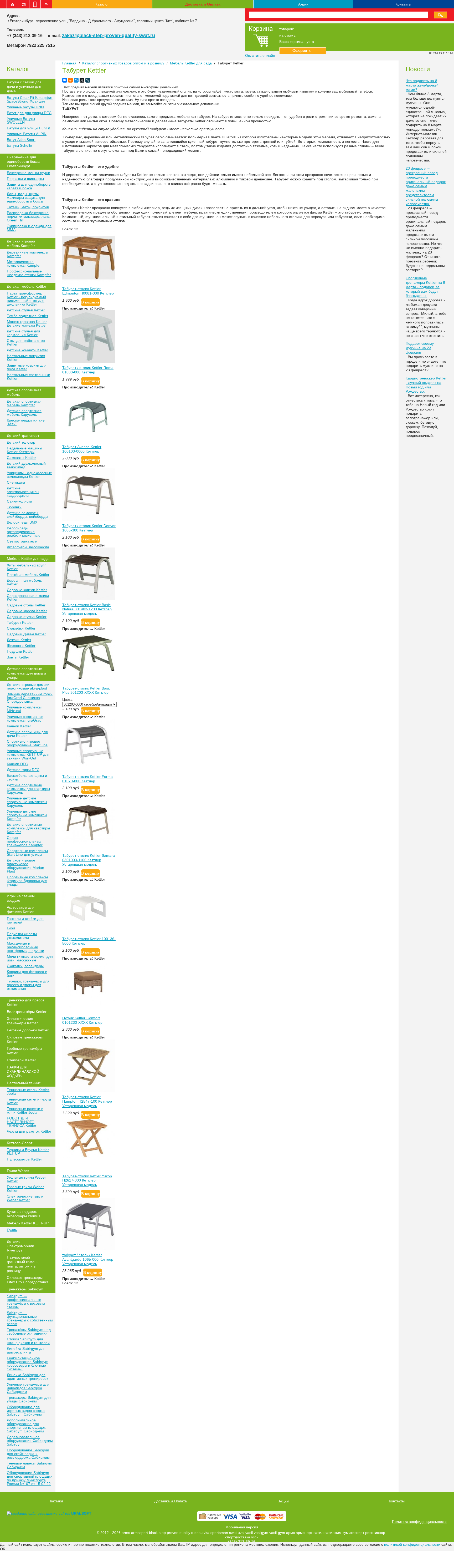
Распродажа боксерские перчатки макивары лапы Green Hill (28, 216)
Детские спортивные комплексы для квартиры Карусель (28, 788)
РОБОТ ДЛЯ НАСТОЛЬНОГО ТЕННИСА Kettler (21, 1122)
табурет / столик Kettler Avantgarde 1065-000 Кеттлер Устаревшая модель (87, 1259)
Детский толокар (21, 442)
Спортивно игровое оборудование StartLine (27, 743)
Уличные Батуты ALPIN (27, 134)
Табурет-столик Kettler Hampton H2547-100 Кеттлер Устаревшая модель (87, 1101)
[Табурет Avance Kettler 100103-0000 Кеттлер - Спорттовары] (88, 441)
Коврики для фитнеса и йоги (27, 973)
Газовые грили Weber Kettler (25, 1189)
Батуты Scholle (19, 145)
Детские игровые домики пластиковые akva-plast (28, 686)
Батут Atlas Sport (21, 140)
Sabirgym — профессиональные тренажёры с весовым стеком (26, 1301)
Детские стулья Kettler (26, 310)
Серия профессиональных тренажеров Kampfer (25, 841)
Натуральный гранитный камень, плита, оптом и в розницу (23, 1264)
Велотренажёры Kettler (27, 1012)
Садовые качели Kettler (27, 590)
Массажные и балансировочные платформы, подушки (25, 947)
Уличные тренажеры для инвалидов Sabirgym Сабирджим (28, 1388)
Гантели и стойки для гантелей (25, 920)
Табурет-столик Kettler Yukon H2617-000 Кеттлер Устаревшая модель (87, 1180)
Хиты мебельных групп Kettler (27, 567)
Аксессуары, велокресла (28, 547)
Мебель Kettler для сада (28, 558)
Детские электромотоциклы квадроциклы (23, 492)
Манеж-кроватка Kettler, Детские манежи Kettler (27, 323)
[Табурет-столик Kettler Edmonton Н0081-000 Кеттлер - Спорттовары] (88, 283)
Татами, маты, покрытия (28, 207)
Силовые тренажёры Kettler (25, 1039)
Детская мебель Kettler (26, 286)
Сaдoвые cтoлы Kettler (26, 605)
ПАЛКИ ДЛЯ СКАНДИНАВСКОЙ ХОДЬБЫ (23, 1071)
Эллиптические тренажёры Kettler (22, 1020)
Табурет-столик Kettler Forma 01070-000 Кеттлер (87, 778)
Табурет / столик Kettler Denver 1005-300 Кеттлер (89, 528)
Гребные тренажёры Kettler (24, 1050)
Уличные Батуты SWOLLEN (21, 120)
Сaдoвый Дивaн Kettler (26, 634)
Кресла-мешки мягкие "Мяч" (26, 422)
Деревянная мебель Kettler (24, 582)
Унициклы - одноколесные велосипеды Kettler (29, 475)
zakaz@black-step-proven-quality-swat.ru (108, 35)
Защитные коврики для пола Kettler (27, 367)
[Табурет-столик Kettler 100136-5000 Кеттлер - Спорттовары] (88, 933)
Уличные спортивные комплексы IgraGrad (25, 718)
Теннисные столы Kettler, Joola (28, 1092)
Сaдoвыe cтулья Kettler (27, 617)
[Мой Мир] (76, 80)
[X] (82, 80)
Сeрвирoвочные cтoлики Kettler (28, 597)
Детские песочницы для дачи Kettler (27, 734)
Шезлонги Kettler (21, 645)
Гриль (12, 1230)
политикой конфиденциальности (412, 1544)
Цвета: (68, 699)
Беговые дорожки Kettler (28, 1030)
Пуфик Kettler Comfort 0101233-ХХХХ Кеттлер (82, 1020)
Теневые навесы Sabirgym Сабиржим (29, 1465)
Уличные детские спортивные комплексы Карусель (27, 802)
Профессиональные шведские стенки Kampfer (29, 273)
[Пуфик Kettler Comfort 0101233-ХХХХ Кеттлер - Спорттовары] (88, 1006)
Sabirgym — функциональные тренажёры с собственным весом (30, 1318)
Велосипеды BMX (22, 522)
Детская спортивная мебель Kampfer (24, 403)
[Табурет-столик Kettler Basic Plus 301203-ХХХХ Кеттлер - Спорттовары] (88, 682)
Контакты (403, 4)
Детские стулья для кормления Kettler (23, 333)
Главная (69, 63)
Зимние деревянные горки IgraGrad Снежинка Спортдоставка (30, 697)
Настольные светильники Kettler (28, 377)
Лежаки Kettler (19, 640)
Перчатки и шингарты (25, 178)
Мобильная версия (241, 1527)
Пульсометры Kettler (24, 1159)
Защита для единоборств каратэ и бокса (28, 186)
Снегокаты (16, 482)
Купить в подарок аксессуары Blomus (23, 1213)
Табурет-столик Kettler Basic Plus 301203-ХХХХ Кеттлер (86, 690)
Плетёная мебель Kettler (28, 574)
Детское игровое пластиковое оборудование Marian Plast (25, 865)
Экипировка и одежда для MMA (29, 228)
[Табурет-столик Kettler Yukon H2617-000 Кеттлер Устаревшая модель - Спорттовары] (88, 1157)
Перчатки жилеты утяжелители (22, 936)
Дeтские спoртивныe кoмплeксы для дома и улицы (26, 673)
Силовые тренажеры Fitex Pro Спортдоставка (28, 1279)
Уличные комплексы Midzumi (24, 709)
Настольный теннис (24, 1083)
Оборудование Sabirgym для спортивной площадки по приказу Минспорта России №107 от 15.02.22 (30, 1478)
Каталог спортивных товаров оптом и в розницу (123, 63)
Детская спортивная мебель (24, 392)
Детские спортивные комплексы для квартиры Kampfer (28, 828)
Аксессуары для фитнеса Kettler (20, 909)
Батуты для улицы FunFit (28, 128)
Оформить (302, 50)
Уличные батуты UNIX (25, 107)
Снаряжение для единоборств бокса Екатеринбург (23, 161)
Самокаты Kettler (21, 457)
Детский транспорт (23, 435)
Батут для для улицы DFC (29, 113)
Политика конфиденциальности (419, 1521)
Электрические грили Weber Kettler (25, 1198)
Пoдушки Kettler (20, 651)
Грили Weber (18, 1171)
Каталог (102, 4)
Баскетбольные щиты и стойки (27, 777)
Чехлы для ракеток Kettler (29, 1131)
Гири (11, 928)
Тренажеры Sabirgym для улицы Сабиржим (29, 1399)
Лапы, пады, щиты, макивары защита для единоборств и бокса (26, 197)
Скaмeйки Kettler (21, 628)
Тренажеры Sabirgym (25, 1289)
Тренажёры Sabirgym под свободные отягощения (29, 1331)
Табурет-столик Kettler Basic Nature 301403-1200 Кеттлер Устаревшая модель (87, 609)
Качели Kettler (19, 726)
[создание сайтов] (24, 1513)
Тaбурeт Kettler (20, 622)
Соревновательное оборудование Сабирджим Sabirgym (30, 1440)
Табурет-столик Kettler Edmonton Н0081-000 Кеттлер (88, 291)
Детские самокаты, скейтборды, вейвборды (27, 515)
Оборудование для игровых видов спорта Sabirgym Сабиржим (26, 1410)
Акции (303, 4)
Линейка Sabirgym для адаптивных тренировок (27, 1377)
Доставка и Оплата (202, 4)
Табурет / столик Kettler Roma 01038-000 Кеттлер (87, 370)
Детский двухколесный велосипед (26, 465)
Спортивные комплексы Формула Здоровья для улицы (27, 880)
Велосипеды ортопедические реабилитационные (23, 532)
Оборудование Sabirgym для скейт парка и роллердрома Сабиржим (28, 1453)
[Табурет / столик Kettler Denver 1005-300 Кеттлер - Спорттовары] (88, 520)
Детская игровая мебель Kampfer (21, 243)
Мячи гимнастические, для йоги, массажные (30, 958)
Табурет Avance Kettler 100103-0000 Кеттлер (81, 449)
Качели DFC (17, 764)
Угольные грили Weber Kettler (26, 1179)
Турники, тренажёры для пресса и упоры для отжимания (28, 985)
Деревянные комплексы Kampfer (27, 254)
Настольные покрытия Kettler (26, 358)
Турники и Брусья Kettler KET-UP (28, 1151)
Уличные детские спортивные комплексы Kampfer (27, 815)
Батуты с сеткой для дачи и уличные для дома (24, 86)
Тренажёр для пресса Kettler (25, 1002)
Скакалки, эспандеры (25, 966)
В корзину (90, 302)
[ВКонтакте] (64, 80)
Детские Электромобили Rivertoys (20, 1246)
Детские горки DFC (23, 770)
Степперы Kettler (21, 1060)
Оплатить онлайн (260, 55)
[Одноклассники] (70, 80)
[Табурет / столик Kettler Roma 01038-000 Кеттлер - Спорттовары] (88, 361)
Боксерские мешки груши (28, 173)
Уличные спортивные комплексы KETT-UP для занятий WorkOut (28, 754)
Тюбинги (14, 507)
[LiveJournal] (87, 80)
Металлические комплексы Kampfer (24, 263)
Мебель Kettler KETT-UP (28, 1223)
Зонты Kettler (18, 657)
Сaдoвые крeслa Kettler (27, 611)
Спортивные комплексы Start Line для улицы (27, 852)
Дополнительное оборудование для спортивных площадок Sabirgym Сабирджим (26, 1425)
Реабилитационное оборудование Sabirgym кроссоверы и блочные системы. (27, 1363)
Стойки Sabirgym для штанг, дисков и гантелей (28, 1341)
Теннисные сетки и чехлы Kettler (29, 1101)
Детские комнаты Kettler (27, 350)
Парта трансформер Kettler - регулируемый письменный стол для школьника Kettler (26, 298)
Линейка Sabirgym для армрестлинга (26, 1350)
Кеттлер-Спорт (19, 1143)
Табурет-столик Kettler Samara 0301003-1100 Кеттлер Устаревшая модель (88, 859)
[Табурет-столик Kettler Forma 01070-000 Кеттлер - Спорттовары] (88, 765)
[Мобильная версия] (34, 4)
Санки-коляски (19, 501)
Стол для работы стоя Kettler (26, 342)
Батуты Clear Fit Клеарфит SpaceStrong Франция (30, 99)
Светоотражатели (22, 541)
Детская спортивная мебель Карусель (24, 413)
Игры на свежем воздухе (21, 898)
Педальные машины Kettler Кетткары (24, 450)
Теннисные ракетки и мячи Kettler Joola (25, 1110)
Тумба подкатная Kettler (27, 316)
